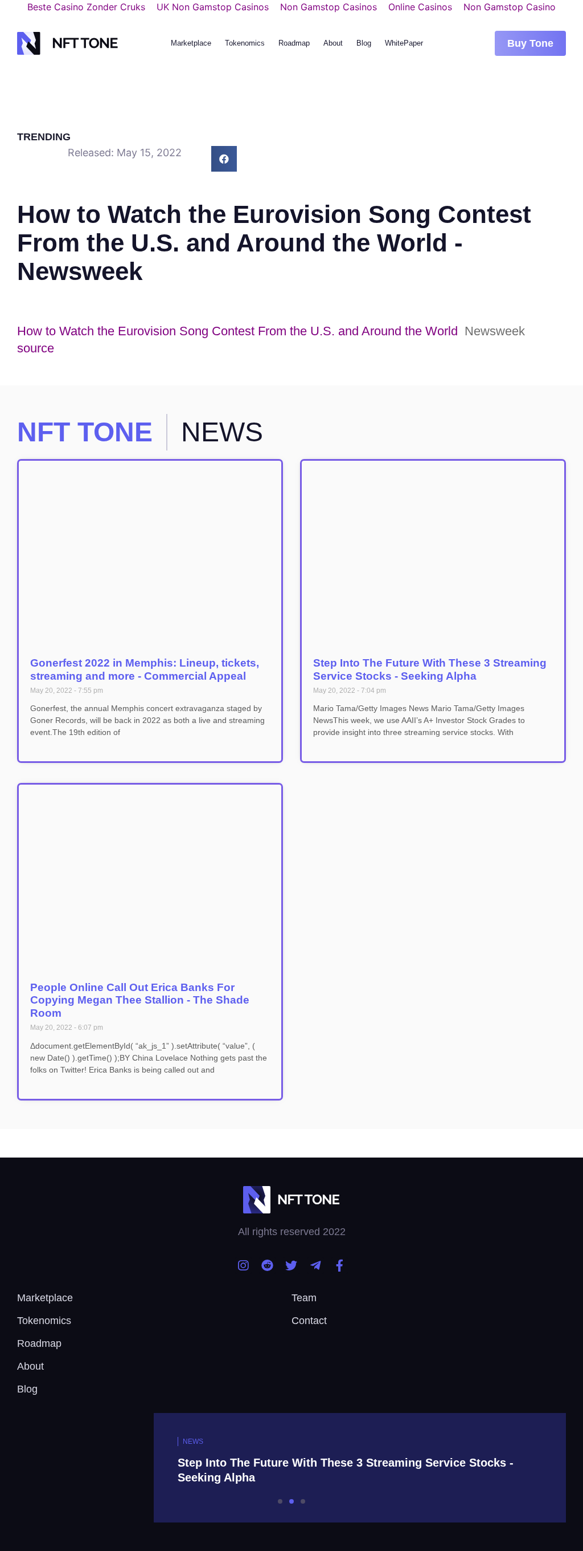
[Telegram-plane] (315, 1265)
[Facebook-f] (339, 1265)
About (333, 43)
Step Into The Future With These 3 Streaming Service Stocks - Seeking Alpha (430, 669)
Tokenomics (245, 43)
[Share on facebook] (224, 159)
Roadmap (294, 43)
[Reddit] (267, 1265)
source (35, 348)
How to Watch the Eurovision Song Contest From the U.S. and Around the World (237, 331)
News (193, 1442)
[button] (530, 43)
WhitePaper (404, 43)
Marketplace (191, 43)
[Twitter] (291, 1265)
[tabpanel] (291, 1467)
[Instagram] (243, 1265)
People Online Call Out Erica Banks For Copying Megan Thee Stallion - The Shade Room (139, 1000)
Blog (363, 43)
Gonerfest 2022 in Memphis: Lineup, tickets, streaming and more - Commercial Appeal (144, 669)
